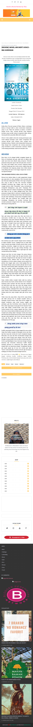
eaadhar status (27, 724)
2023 (16, 468)
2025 (16, 463)
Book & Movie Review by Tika (16, 7)
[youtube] (21, 2)
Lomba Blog (4, 554)
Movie (3, 557)
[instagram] (18, 2)
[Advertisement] (16, 31)
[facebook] (12, 2)
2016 (16, 486)
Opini (3, 559)
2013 (16, 491)
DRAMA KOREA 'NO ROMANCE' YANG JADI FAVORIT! (14, 643)
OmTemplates (14, 724)
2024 (16, 466)
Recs (3, 562)
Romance (7, 43)
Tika (16, 45)
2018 (16, 481)
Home (3, 43)
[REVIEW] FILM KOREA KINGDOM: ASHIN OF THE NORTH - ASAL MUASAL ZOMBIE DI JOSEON (15, 717)
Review (16, 364)
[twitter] (15, 2)
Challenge (4, 552)
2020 (16, 476)
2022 (16, 471)
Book (12, 364)
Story (3, 567)
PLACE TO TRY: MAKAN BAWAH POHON (11, 679)
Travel (3, 570)
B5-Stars (7, 364)
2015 (16, 488)
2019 (16, 478)
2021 (16, 473)
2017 (16, 483)
